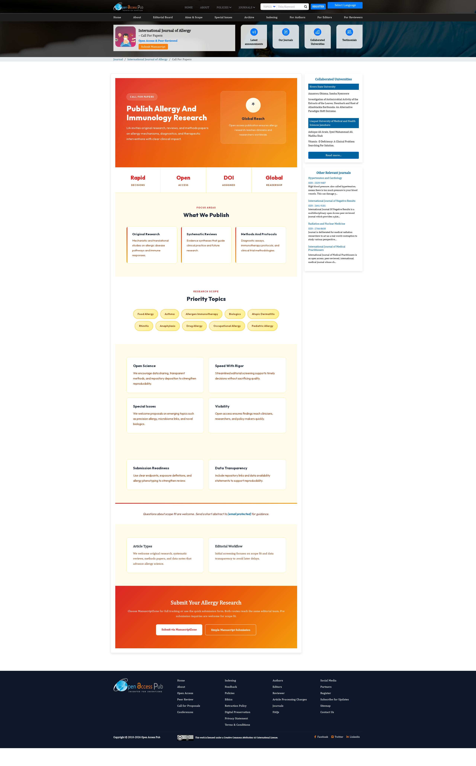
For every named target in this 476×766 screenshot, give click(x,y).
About (204, 7)
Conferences (185, 712)
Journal (118, 59)
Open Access (185, 693)
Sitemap (325, 705)
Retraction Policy (236, 705)
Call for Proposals (188, 705)
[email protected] (239, 514)
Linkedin (354, 736)
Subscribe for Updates (334, 699)
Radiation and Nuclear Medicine (326, 223)
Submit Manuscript (153, 46)
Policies (223, 7)
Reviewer (279, 693)
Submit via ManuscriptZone (179, 629)
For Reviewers (353, 17)
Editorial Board (163, 17)
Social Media (328, 680)
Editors (277, 686)
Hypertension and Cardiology (325, 177)
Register (318, 6)
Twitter (338, 736)
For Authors (297, 17)
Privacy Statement (236, 718)
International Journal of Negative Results (331, 200)
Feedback (231, 686)
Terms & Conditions (237, 724)
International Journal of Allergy (147, 59)
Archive (249, 17)
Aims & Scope (193, 17)
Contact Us (327, 712)
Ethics (228, 699)
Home (189, 7)
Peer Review (185, 699)
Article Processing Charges (290, 699)
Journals (246, 7)
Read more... (333, 155)
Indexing (271, 17)
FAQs (276, 712)
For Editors (324, 17)
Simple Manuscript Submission (230, 630)
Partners (326, 686)
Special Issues (223, 17)
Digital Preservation (237, 712)
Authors (278, 680)
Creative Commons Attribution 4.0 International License (250, 737)
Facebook (322, 736)
